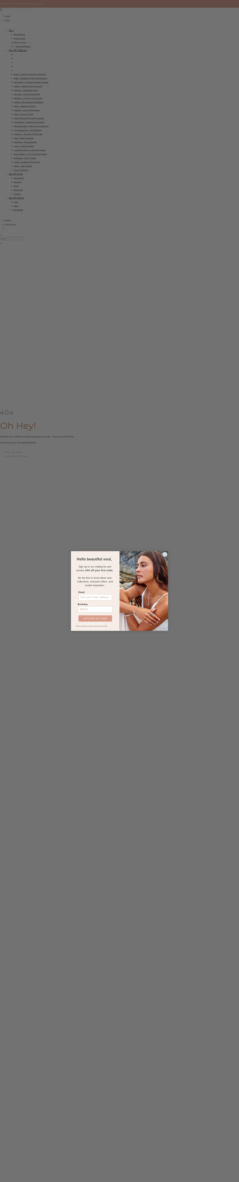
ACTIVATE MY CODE (95, 618)
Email (81, 592)
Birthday (83, 604)
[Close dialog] (165, 554)
